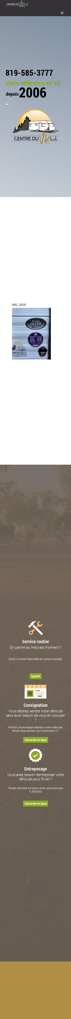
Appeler (35, 676)
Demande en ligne (36, 740)
